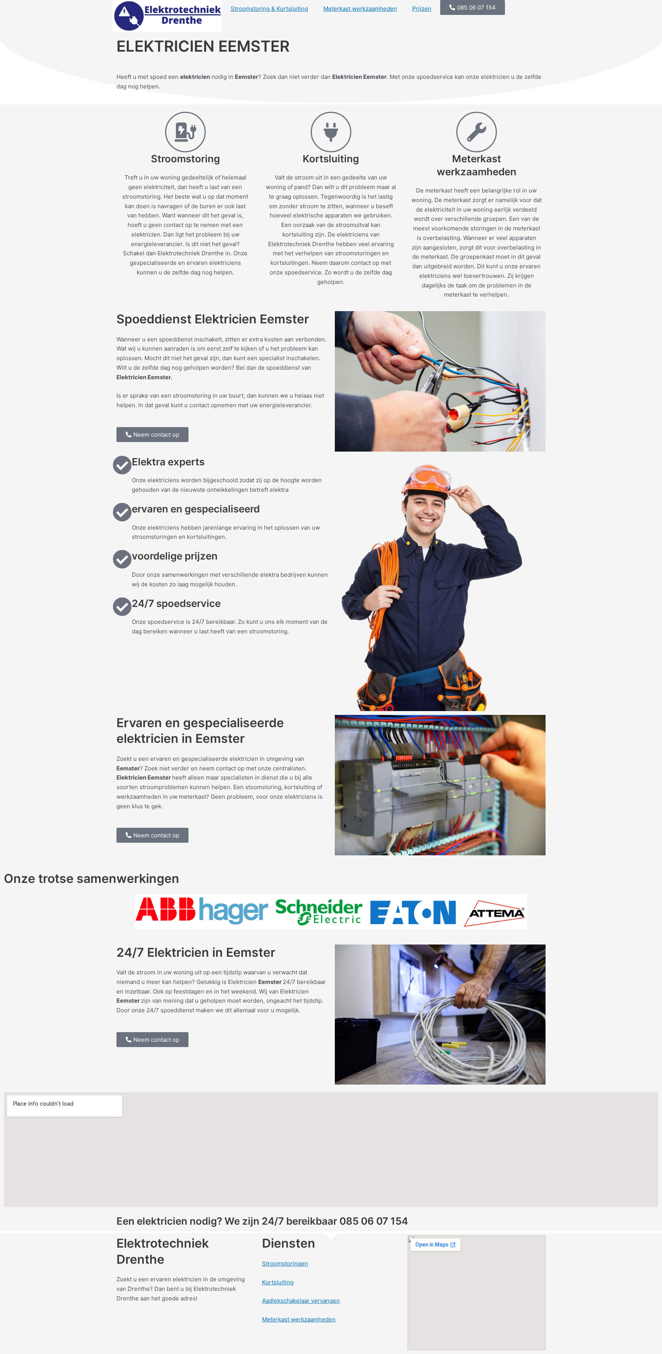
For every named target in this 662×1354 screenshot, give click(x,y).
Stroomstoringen (285, 1263)
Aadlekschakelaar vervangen (301, 1300)
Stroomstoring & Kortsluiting (269, 8)
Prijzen (421, 8)
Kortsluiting (277, 1282)
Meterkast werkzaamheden (360, 8)
